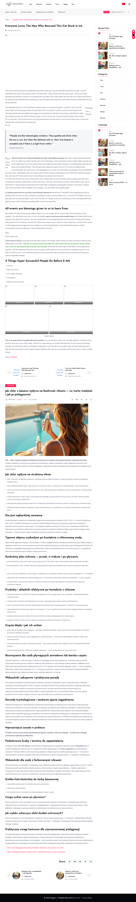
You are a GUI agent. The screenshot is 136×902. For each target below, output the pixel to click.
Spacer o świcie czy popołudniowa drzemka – (74, 872)
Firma (57, 4)
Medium (14, 357)
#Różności (10, 385)
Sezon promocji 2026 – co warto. (118, 183)
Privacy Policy (87, 898)
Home (7, 20)
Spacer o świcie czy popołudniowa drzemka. (117, 47)
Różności (39, 4)
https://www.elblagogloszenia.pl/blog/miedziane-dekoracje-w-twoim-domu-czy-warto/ (35, 848)
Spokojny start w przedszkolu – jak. (115, 66)
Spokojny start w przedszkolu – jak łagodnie (31, 872)
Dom (30, 4)
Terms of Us (76, 898)
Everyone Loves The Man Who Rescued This (30, 369)
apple (113, 12)
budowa (118, 12)
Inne (73, 4)
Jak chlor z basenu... (20, 12)
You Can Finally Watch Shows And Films (75, 369)
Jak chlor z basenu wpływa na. (117, 57)
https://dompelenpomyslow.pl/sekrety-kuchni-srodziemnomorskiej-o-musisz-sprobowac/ (36, 852)
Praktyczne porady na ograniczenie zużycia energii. (116, 173)
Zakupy (65, 4)
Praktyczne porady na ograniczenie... (62, 12)
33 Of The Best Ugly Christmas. (116, 37)
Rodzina (48, 4)
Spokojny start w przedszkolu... (39, 12)
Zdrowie (111, 44)
